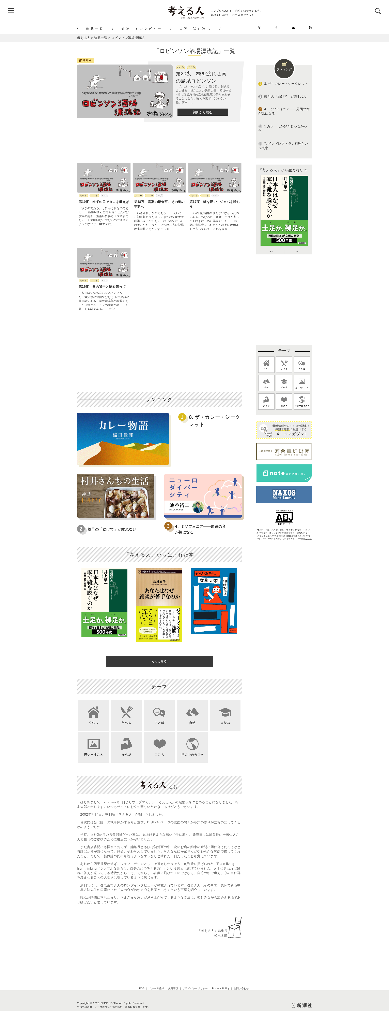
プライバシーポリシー (195, 988)
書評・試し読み (196, 29)
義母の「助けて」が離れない (112, 529)
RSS (141, 988)
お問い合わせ (241, 988)
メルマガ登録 (156, 988)
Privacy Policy (221, 988)
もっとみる (159, 661)
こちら (308, 538)
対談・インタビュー (141, 29)
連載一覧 (95, 29)
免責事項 (173, 988)
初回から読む (203, 112)
